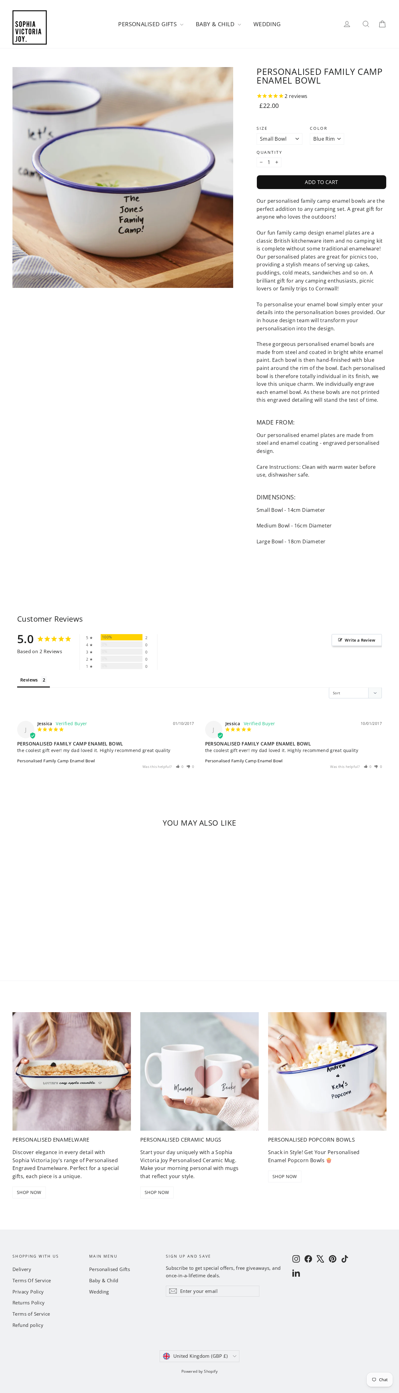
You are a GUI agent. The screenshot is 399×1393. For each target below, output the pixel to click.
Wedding (267, 24)
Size (262, 128)
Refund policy (27, 1325)
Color (318, 128)
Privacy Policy (28, 1292)
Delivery (21, 1269)
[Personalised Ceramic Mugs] (199, 1071)
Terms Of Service (31, 1280)
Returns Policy (28, 1302)
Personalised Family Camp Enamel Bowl (56, 761)
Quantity (269, 152)
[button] (180, 766)
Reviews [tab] (29, 680)
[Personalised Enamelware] (71, 1071)
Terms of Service (31, 1314)
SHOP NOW (29, 1192)
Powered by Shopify (199, 1371)
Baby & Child (216, 24)
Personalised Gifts (148, 24)
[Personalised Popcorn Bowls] (327, 1071)
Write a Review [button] (360, 640)
